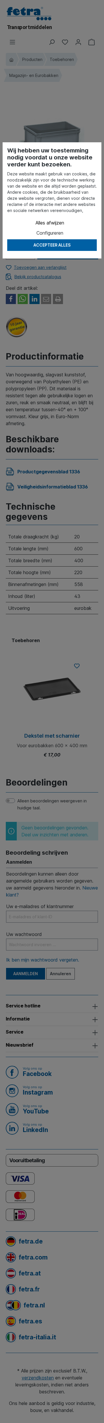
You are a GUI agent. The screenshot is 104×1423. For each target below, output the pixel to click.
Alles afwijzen (50, 223)
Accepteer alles (52, 244)
